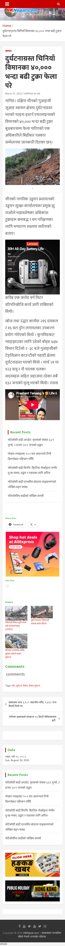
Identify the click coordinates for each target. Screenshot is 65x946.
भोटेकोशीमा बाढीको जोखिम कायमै (26, 496)
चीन (13, 685)
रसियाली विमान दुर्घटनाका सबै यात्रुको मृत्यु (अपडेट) (15, 626)
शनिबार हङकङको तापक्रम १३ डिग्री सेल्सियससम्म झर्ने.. (32, 718)
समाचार (8, 50)
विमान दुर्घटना (34, 685)
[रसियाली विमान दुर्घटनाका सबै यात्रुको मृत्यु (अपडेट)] (16, 613)
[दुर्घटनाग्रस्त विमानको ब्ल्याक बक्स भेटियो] (42, 612)
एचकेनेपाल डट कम (32, 93)
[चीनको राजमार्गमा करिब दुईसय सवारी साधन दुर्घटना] (16, 641)
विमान (25, 685)
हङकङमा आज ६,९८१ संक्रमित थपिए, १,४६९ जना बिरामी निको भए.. (32, 704)
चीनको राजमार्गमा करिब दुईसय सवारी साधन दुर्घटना (14, 654)
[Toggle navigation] (7, 4)
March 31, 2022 (13, 93)
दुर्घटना (19, 685)
